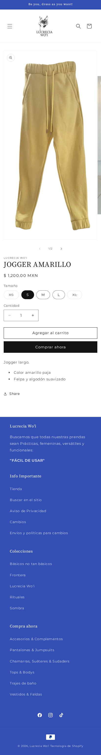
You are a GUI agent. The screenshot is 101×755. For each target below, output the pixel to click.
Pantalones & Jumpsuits (32, 650)
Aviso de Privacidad (28, 511)
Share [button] (14, 393)
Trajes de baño (23, 683)
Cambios (18, 522)
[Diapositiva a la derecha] (61, 248)
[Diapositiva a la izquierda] (39, 248)
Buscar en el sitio (26, 500)
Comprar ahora (50, 347)
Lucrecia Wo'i (22, 586)
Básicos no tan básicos (31, 564)
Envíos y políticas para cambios (39, 533)
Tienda (16, 489)
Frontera (18, 575)
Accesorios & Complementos (36, 639)
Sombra (17, 608)
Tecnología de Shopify (66, 746)
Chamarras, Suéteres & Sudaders (40, 661)
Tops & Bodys (22, 672)
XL (77, 295)
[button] (9, 26)
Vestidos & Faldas (26, 694)
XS (14, 295)
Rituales (17, 597)
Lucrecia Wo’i (39, 746)
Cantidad (11, 305)
